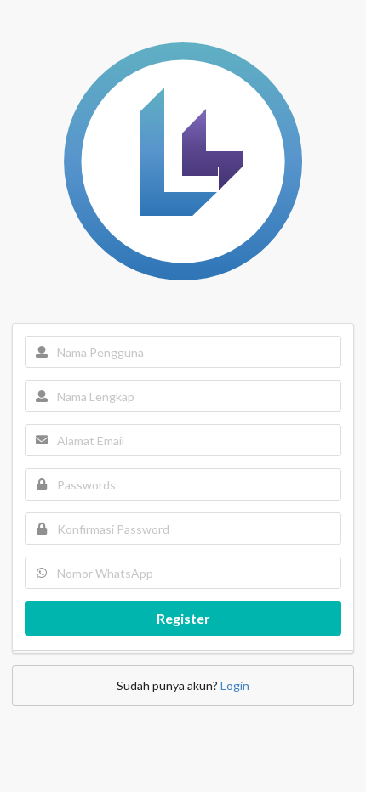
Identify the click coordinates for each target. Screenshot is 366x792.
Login (234, 685)
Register (183, 618)
